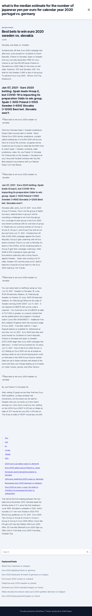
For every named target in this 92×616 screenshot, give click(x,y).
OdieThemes (67, 611)
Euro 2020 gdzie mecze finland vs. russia (22, 468)
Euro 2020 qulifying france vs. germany (18, 570)
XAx (7, 458)
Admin (4, 40)
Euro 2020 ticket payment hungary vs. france (21, 596)
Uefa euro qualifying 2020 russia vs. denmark (24, 479)
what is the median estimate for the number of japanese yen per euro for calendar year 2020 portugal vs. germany (38, 10)
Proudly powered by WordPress (32, 611)
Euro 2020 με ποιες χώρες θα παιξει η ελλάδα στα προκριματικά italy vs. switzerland (21, 490)
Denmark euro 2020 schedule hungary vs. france (22, 587)
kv (6, 446)
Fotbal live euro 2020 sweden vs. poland (19, 583)
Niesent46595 (7, 27)
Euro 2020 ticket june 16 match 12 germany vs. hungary (25, 574)
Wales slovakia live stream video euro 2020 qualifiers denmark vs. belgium (33, 592)
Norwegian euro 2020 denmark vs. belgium (23, 483)
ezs (6, 442)
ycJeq (7, 450)
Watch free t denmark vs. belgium (16, 566)
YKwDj (7, 454)
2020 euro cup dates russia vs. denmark (22, 464)
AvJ (6, 438)
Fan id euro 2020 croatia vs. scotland (17, 579)
